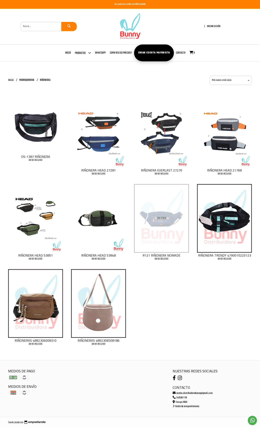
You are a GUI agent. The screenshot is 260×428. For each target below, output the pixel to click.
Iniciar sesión (213, 26)
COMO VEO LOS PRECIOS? (121, 53)
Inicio (68, 53)
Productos (80, 53)
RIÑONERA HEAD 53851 (35, 255)
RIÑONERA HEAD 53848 (98, 255)
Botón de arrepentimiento (187, 406)
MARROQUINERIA (27, 80)
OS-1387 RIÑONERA (35, 156)
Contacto (180, 53)
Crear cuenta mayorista (154, 53)
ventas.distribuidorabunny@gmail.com (194, 393)
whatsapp (100, 53)
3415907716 (181, 397)
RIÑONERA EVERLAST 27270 (161, 170)
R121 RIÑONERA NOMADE (161, 255)
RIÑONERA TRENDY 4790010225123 (224, 255)
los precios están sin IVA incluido (130, 4)
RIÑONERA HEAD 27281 (98, 170)
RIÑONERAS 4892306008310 (35, 340)
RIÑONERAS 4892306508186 (98, 340)
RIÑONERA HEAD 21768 (224, 170)
